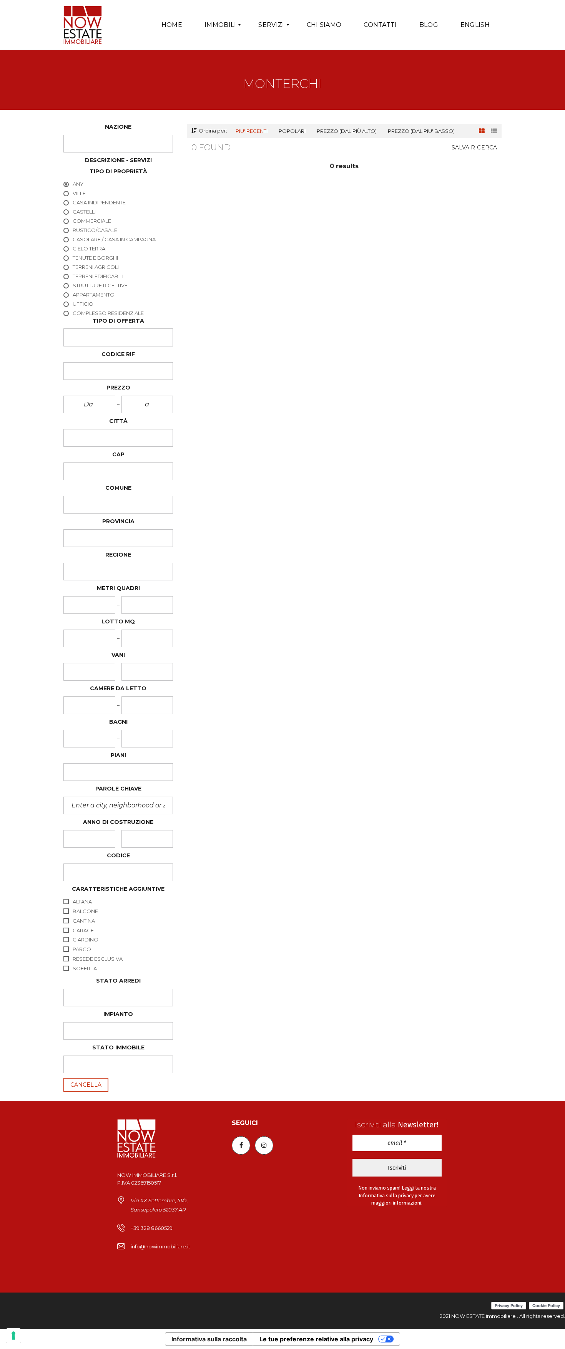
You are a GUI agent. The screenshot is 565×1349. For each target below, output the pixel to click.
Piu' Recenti (252, 131)
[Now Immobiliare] (82, 25)
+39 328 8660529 (152, 1228)
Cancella (85, 1084)
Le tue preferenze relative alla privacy (316, 1339)
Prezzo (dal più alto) (347, 131)
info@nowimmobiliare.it (160, 1246)
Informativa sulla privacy (386, 1195)
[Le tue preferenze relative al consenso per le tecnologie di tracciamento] (13, 1335)
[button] (118, 143)
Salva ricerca (474, 147)
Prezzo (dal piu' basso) (421, 131)
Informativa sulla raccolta (209, 1339)
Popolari (292, 131)
